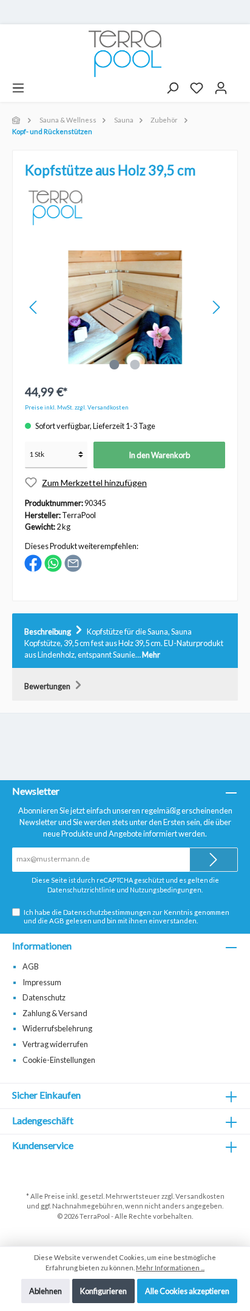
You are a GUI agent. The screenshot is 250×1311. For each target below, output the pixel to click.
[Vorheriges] (34, 307)
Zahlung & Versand (54, 1013)
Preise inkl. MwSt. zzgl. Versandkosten (77, 407)
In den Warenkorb (159, 455)
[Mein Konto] (221, 88)
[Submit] (213, 860)
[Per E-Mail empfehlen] (73, 562)
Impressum (41, 982)
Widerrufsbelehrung (57, 1028)
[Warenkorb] (238, 83)
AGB (56, 921)
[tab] (125, 641)
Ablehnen (45, 1291)
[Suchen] (172, 88)
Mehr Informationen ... (170, 1268)
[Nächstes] (216, 307)
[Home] (17, 120)
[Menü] (18, 88)
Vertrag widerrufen (55, 1044)
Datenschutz (44, 997)
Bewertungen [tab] (48, 686)
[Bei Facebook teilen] (33, 562)
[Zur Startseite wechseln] (125, 53)
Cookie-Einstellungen (58, 1060)
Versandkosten (200, 1196)
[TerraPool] (56, 204)
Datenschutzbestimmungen (107, 912)
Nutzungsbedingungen (165, 890)
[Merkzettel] (196, 88)
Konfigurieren (103, 1291)
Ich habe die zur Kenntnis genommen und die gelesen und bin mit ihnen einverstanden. (126, 916)
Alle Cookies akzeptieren (187, 1291)
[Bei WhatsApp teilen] (53, 562)
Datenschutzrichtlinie (81, 890)
